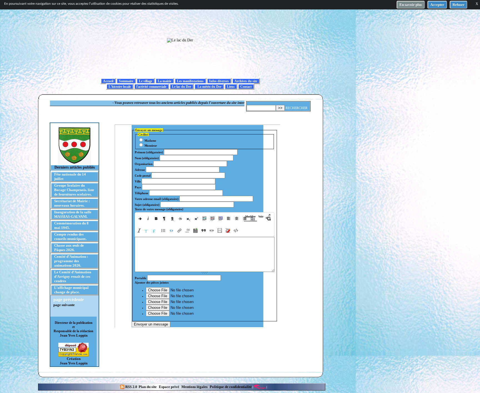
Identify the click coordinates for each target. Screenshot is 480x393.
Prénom (149, 152)
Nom (147, 158)
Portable (140, 278)
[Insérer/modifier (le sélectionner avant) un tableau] (195, 231)
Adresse (140, 169)
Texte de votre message (159, 209)
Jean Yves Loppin (74, 335)
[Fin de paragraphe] (164, 218)
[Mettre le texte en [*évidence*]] (213, 218)
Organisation (143, 164)
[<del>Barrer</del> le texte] (180, 218)
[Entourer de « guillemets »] (212, 231)
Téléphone (141, 193)
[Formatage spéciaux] (171, 231)
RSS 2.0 (131, 387)
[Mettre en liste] (163, 231)
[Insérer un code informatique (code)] (236, 231)
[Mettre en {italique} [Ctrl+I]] (139, 231)
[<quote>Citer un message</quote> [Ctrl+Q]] (203, 231)
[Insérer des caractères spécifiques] (220, 231)
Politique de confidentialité (230, 387)
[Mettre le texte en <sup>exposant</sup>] (196, 218)
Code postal (143, 175)
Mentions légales (194, 387)
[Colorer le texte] (147, 231)
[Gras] (156, 218)
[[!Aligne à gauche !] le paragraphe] (229, 218)
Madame (150, 140)
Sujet (147, 204)
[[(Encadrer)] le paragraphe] (221, 218)
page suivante (64, 305)
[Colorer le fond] (155, 231)
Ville (138, 181)
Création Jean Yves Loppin (74, 361)
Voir (260, 216)
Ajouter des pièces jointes (152, 282)
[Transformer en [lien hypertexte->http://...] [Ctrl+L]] (179, 231)
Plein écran (268, 216)
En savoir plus (410, 4)
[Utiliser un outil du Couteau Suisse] (228, 231)
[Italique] (148, 218)
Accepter (437, 4)
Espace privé (168, 387)
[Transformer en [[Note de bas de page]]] (187, 231)
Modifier (250, 216)
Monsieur (150, 145)
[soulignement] (172, 218)
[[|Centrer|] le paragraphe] (237, 218)
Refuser (458, 4)
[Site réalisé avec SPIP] (259, 387)
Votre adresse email (157, 199)
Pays (138, 187)
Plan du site (148, 387)
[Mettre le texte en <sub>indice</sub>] (188, 218)
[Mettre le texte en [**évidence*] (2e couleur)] (205, 218)
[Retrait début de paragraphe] (139, 218)
